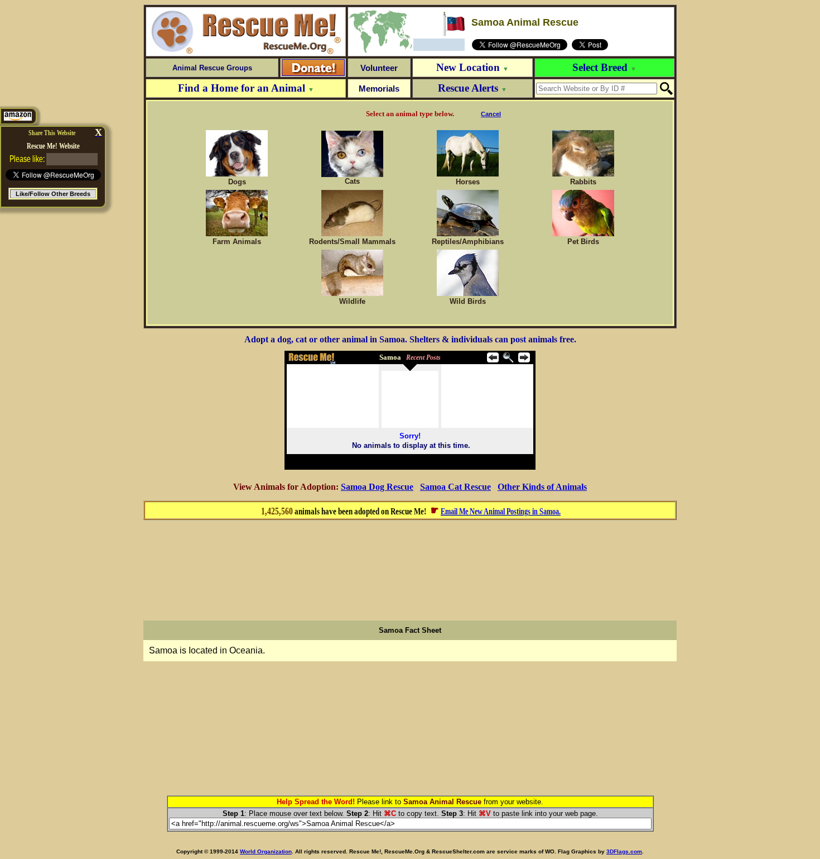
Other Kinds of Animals (542, 486)
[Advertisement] (410, 570)
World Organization (266, 851)
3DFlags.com (624, 851)
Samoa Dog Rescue (377, 486)
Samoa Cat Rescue (455, 486)
